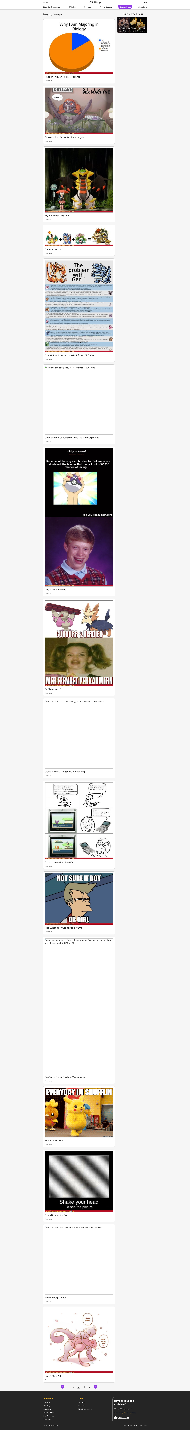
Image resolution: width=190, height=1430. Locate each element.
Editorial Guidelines (85, 1409)
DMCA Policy (143, 1425)
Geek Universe (48, 1416)
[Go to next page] (95, 1387)
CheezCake (47, 1419)
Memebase (47, 1409)
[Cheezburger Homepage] (95, 2)
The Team (81, 1402)
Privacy (130, 1425)
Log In (145, 2)
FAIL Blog (46, 1406)
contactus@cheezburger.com (125, 1413)
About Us (81, 1406)
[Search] (47, 2)
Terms (124, 1425)
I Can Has (46, 1402)
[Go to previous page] (62, 1387)
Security (136, 1425)
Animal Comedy (49, 1412)
